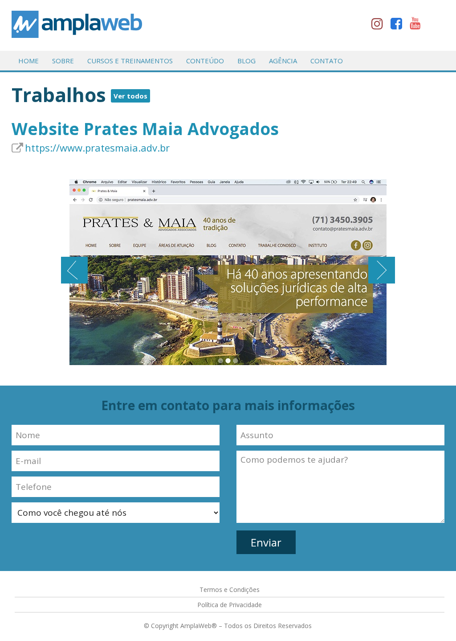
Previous (74, 270)
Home (28, 60)
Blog (246, 60)
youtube (418, 25)
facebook (399, 25)
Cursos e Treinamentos (130, 60)
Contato (326, 60)
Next (381, 270)
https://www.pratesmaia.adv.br (97, 147)
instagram (379, 25)
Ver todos (130, 95)
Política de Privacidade (229, 604)
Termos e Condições (230, 589)
